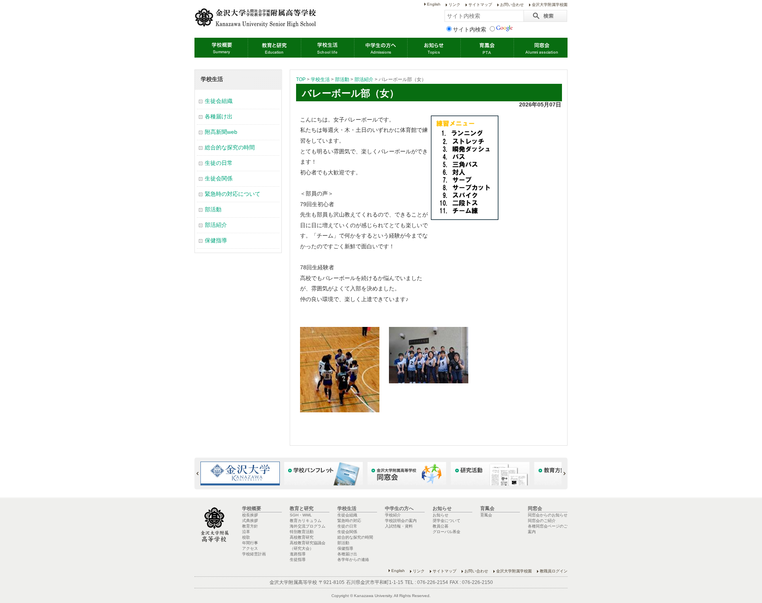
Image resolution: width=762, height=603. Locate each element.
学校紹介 (393, 515)
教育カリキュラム (305, 520)
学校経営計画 (254, 554)
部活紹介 (363, 79)
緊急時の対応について (232, 194)
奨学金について (446, 520)
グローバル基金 (446, 532)
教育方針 (250, 526)
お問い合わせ (512, 4)
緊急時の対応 (349, 520)
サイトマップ (480, 4)
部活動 (342, 79)
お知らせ (433, 48)
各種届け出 (219, 116)
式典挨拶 (250, 520)
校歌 (246, 537)
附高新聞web (221, 132)
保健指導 (216, 240)
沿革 (246, 532)
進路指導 (298, 554)
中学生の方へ (380, 48)
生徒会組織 (219, 101)
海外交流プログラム (307, 526)
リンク (454, 4)
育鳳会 (487, 48)
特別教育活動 (302, 532)
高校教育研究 (302, 537)
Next (561, 473)
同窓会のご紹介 (542, 520)
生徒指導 (298, 559)
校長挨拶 (250, 515)
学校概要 (221, 48)
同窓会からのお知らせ (548, 515)
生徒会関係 (219, 178)
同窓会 (540, 48)
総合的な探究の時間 (230, 147)
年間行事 (250, 543)
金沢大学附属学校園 (550, 4)
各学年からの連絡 (353, 559)
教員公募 (440, 526)
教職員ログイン (554, 571)
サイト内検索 (469, 29)
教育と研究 (274, 48)
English (434, 4)
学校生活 (327, 48)
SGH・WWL (301, 515)
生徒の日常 (219, 163)
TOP (301, 79)
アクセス (250, 548)
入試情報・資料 (399, 526)
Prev (200, 473)
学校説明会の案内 (401, 520)
